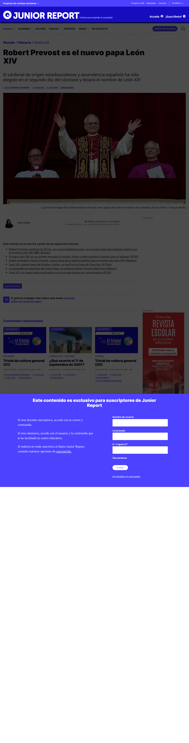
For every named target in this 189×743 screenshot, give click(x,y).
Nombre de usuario (123, 416)
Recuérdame (120, 457)
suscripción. (64, 451)
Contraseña (118, 430)
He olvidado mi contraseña (126, 476)
